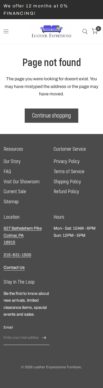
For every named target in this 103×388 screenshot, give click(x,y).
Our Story (12, 161)
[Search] (85, 31)
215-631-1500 (17, 255)
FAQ (7, 171)
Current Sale (15, 191)
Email (8, 327)
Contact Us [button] (14, 267)
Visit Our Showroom (22, 181)
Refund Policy (66, 191)
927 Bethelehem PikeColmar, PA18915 (23, 235)
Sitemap (11, 201)
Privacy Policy (67, 161)
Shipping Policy (67, 181)
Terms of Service (69, 171)
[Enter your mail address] (43, 338)
